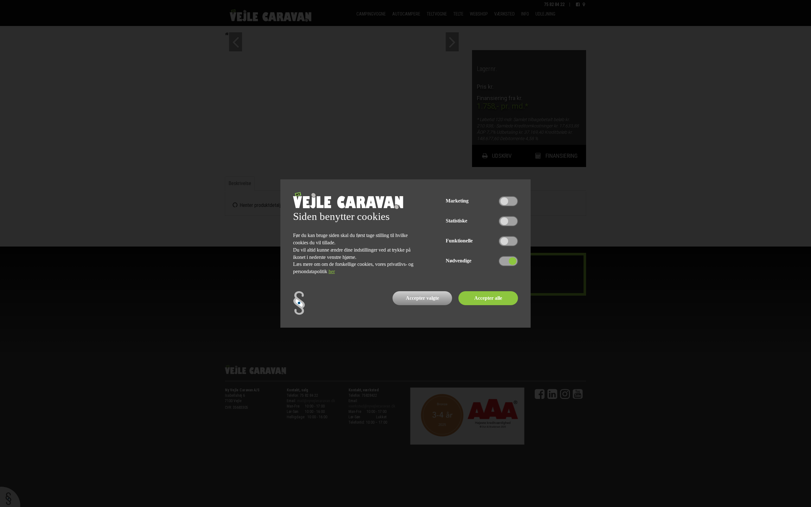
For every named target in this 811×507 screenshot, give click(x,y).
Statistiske (456, 220)
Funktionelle (459, 240)
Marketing (457, 200)
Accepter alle (488, 298)
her (332, 271)
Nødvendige (458, 260)
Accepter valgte (422, 298)
